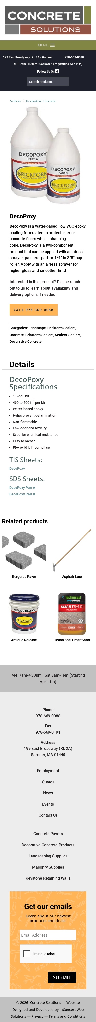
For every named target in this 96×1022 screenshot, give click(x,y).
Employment (48, 770)
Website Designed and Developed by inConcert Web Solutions (47, 1009)
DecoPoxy (17, 468)
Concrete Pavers (48, 833)
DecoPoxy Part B (22, 494)
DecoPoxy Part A (22, 488)
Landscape (37, 328)
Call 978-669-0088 (34, 309)
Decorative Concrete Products (48, 845)
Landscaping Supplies (48, 856)
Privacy (37, 1016)
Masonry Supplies (48, 867)
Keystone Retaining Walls (48, 878)
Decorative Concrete (41, 101)
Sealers (15, 101)
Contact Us (48, 815)
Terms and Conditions (67, 1016)
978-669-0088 (74, 57)
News (48, 793)
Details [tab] (22, 364)
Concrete (17, 335)
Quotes (48, 782)
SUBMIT (62, 977)
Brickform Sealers (61, 328)
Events (48, 804)
